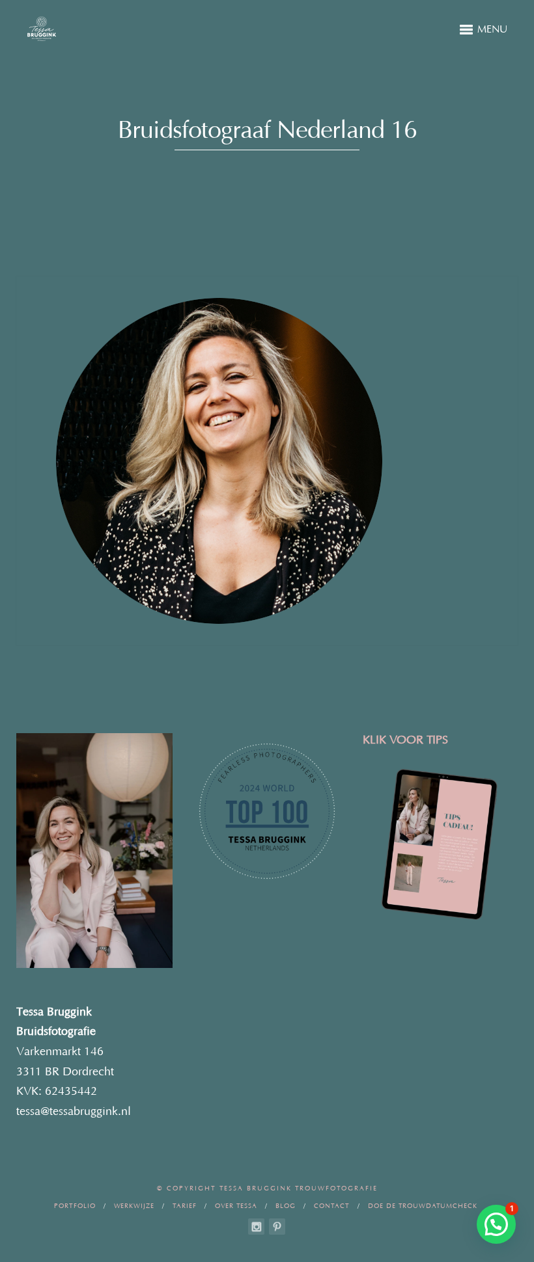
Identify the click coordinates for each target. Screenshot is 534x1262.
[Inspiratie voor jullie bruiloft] (277, 1226)
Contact (332, 1206)
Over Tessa (236, 1206)
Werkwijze (134, 1206)
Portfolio (75, 1206)
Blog (285, 1206)
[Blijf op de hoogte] (256, 1226)
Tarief (185, 1206)
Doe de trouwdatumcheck (422, 1206)
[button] (496, 1224)
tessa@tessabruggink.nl (73, 1111)
